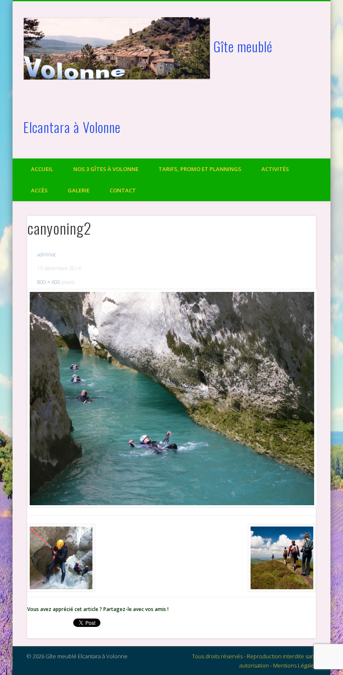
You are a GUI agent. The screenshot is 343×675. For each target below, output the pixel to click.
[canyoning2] (171, 398)
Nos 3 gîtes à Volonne (105, 169)
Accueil (42, 169)
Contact (123, 190)
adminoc (46, 254)
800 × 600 (48, 282)
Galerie (79, 190)
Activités (275, 169)
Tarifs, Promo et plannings (200, 169)
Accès (39, 190)
